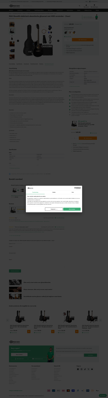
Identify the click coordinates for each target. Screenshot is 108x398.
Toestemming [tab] (35, 192)
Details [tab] (54, 192)
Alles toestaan (72, 209)
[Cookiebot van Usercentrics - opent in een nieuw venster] (75, 188)
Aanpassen (53, 209)
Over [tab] (73, 192)
